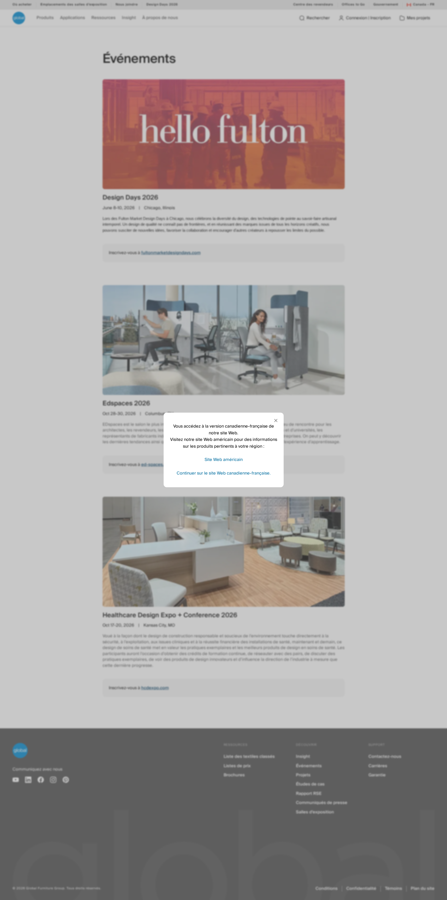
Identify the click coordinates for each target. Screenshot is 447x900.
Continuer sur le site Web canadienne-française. (224, 473)
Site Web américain (224, 459)
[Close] (276, 420)
